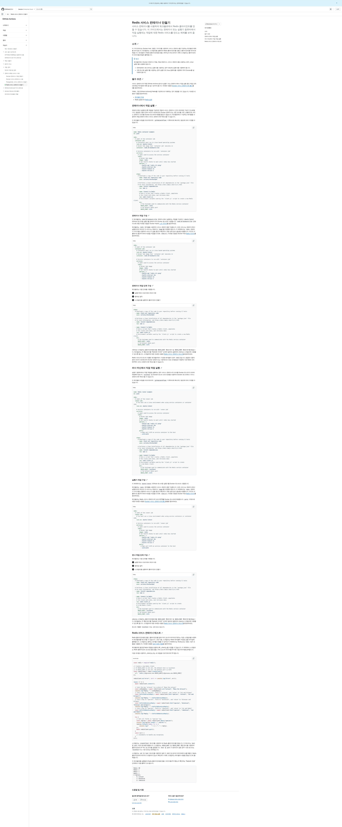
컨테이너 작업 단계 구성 (141, 286)
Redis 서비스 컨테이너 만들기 (19, 14)
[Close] (336, 3)
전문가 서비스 (176, 814)
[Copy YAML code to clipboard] (193, 127)
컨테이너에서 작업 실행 (143, 105)
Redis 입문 (148, 100)
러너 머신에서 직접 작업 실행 (146, 368)
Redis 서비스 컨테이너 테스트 (173, 354)
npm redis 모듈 (158, 644)
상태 (162, 814)
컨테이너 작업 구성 (139, 216)
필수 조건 (136, 79)
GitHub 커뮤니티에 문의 (176, 799)
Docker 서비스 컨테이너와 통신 (182, 86)
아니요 (144, 800)
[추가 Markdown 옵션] (219, 24)
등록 (338, 9)
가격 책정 (168, 814)
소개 (134, 44)
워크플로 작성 (139, 97)
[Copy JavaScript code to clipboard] (193, 658)
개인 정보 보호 (156, 814)
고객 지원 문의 (174, 802)
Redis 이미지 (190, 233)
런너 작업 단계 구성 (140, 555)
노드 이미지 (163, 223)
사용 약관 (148, 814)
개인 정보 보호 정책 (136, 803)
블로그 (183, 814)
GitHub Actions (9, 19)
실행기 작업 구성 (138, 480)
